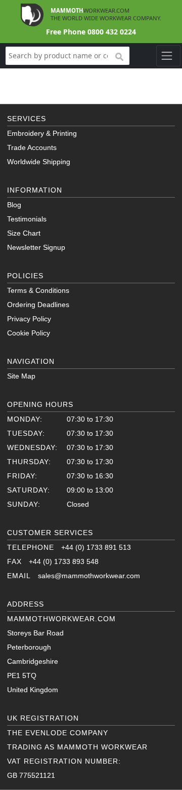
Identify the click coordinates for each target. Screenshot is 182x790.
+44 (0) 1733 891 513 (96, 547)
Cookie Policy (28, 333)
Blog (14, 205)
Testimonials (27, 219)
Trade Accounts (32, 147)
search (119, 57)
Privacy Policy (29, 319)
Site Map (21, 376)
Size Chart (23, 233)
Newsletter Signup (36, 247)
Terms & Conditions (38, 290)
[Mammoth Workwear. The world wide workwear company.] (32, 14)
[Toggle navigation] (168, 55)
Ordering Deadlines (38, 304)
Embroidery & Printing (42, 133)
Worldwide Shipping (38, 162)
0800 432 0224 (111, 31)
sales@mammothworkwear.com (89, 576)
